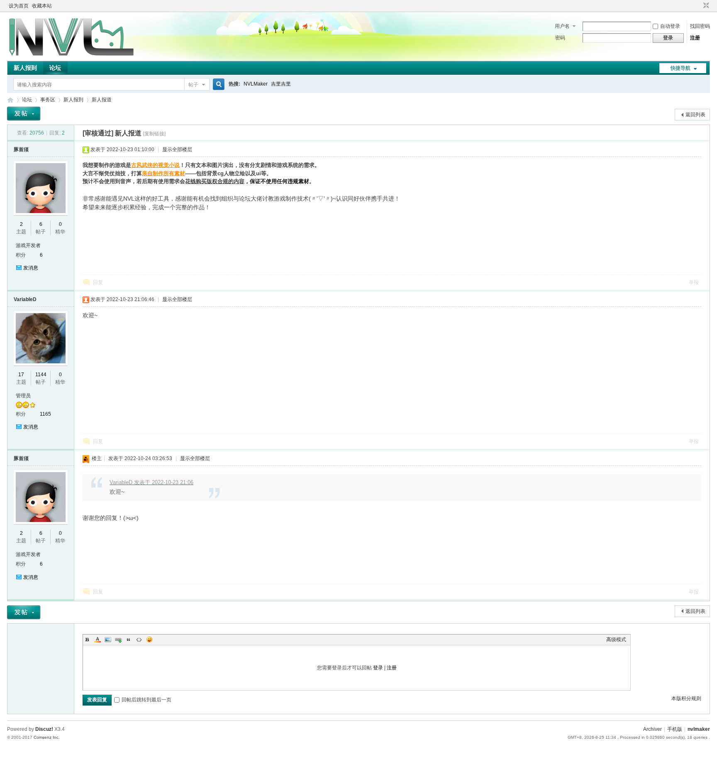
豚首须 (21, 149)
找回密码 (700, 26)
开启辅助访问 (698, 6)
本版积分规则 (686, 698)
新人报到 (25, 67)
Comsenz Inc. (47, 737)
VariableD (25, 299)
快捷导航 (680, 68)
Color (97, 639)
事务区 (47, 100)
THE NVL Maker (10, 100)
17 (21, 374)
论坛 (55, 67)
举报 (694, 282)
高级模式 (616, 639)
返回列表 (695, 115)
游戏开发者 (28, 245)
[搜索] (217, 84)
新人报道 (102, 100)
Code (139, 639)
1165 (45, 414)
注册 (695, 38)
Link (118, 639)
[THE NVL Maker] (71, 56)
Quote (128, 639)
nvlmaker (699, 729)
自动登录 (670, 26)
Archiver (652, 729)
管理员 (23, 396)
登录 (378, 668)
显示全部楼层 (177, 149)
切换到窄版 (705, 6)
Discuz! (44, 729)
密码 (560, 38)
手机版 (674, 729)
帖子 (193, 85)
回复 (98, 282)
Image (108, 639)
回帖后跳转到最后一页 (146, 700)
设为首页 (19, 6)
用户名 (562, 26)
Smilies (149, 639)
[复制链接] (154, 134)
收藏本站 (42, 6)
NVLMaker (256, 84)
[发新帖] (23, 113)
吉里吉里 (281, 84)
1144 (40, 374)
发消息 (30, 268)
